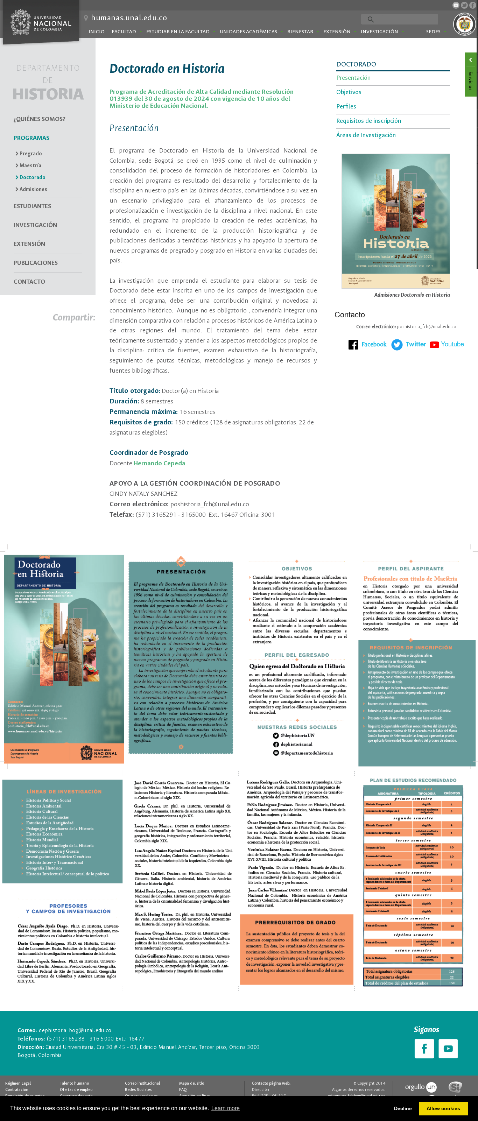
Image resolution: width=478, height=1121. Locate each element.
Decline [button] (403, 1108)
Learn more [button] (225, 1108)
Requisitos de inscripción (368, 121)
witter (416, 343)
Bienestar (300, 32)
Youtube (452, 343)
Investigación (379, 32)
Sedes (433, 32)
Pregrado (30, 154)
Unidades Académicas (248, 32)
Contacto (29, 282)
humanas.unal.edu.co (129, 18)
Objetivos (348, 92)
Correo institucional (142, 1083)
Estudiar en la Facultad (178, 32)
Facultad (124, 32)
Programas (31, 138)
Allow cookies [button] (443, 1108)
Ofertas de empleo (76, 1090)
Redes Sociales (138, 1090)
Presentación (353, 78)
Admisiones (33, 189)
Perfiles (346, 107)
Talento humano (74, 1083)
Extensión (337, 32)
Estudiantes (32, 206)
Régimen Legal (18, 1083)
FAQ (183, 1090)
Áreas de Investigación (366, 135)
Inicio (97, 32)
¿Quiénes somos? (39, 119)
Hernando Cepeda (159, 463)
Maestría (30, 166)
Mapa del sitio (191, 1083)
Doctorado (32, 178)
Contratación (16, 1090)
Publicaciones (36, 263)
